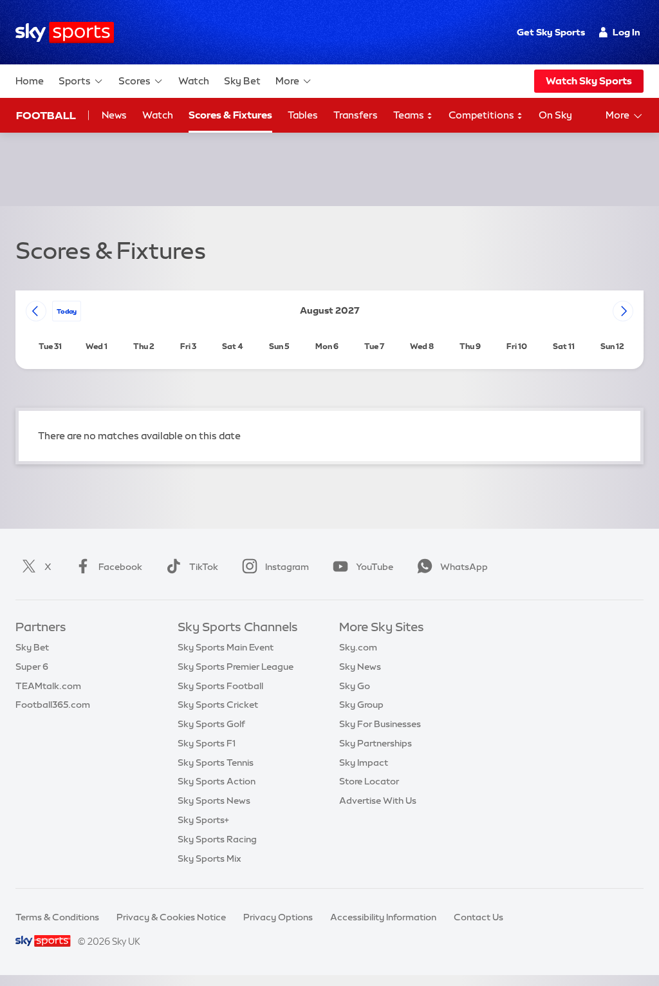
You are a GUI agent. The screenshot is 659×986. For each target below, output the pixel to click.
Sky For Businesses (380, 723)
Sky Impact (363, 762)
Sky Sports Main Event (226, 647)
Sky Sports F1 (207, 743)
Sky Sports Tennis (216, 762)
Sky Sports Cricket (218, 704)
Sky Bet (242, 81)
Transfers (355, 115)
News (114, 115)
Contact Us (478, 917)
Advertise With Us (377, 800)
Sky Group (361, 704)
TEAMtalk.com (48, 685)
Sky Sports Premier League (235, 666)
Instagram (287, 566)
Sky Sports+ (203, 819)
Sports (75, 81)
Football (46, 115)
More (287, 81)
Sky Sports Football (220, 685)
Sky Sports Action (216, 781)
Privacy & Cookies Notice (171, 917)
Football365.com (52, 704)
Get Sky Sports (551, 32)
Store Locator (369, 781)
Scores (134, 81)
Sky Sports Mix (209, 858)
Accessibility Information (383, 917)
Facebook (120, 566)
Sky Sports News (214, 800)
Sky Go (354, 685)
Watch (193, 81)
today (67, 311)
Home (29, 81)
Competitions (482, 115)
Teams (409, 115)
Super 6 (31, 666)
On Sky (555, 115)
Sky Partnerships (375, 743)
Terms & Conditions (57, 917)
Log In (626, 32)
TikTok (203, 566)
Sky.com (358, 647)
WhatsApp (464, 566)
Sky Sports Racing (217, 839)
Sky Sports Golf (211, 723)
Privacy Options (278, 917)
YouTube (374, 566)
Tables (303, 115)
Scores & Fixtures (230, 115)
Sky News (360, 666)
